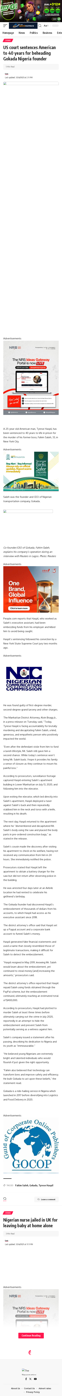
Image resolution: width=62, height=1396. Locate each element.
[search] (40, 25)
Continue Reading (31, 1335)
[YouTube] (35, 1379)
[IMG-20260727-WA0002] (31, 377)
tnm (6, 74)
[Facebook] (26, 1379)
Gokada (33, 1185)
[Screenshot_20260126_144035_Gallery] (31, 10)
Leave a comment (48, 1199)
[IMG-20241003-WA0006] (31, 589)
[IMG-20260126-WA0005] (24, 678)
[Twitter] (30, 1379)
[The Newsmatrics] (23, 25)
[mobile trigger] (6, 25)
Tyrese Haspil (46, 1185)
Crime (8, 40)
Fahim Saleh (21, 1185)
